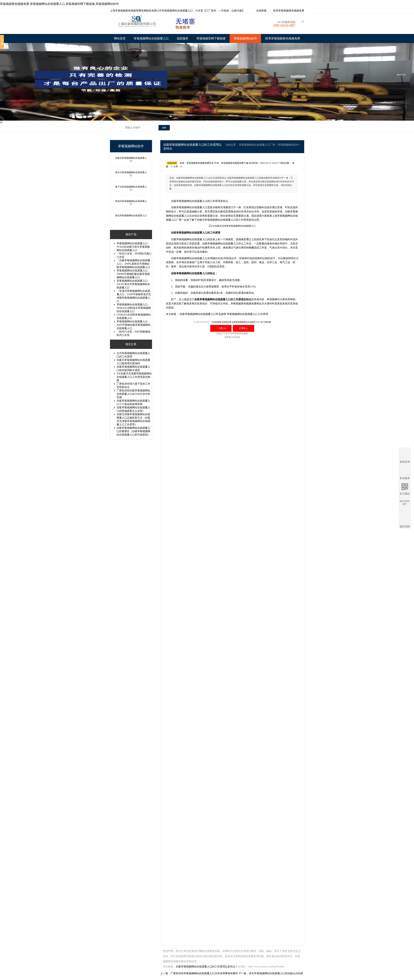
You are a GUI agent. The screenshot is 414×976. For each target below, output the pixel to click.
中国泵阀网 (216, 322)
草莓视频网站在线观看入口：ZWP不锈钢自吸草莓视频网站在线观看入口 (134, 325)
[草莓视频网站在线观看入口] (137, 24)
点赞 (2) (221, 328)
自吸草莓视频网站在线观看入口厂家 (247, 322)
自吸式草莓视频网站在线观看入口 (131, 159)
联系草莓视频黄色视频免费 (288, 10)
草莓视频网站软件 (245, 38)
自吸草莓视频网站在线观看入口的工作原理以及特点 (205, 966)
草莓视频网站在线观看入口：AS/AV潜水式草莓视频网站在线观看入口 (133, 284)
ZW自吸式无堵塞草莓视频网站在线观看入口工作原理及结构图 (134, 377)
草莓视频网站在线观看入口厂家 (257, 144)
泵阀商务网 (226, 322)
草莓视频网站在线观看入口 (151, 38)
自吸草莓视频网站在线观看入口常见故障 (203, 314)
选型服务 (182, 38)
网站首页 (120, 38)
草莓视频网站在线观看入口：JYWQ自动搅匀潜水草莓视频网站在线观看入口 (133, 247)
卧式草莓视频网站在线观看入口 (131, 215)
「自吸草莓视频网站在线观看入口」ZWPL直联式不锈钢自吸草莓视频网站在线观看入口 (133, 264)
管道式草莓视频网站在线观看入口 (131, 202)
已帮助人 (243, 328)
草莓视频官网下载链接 (211, 38)
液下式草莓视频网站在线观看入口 (131, 188)
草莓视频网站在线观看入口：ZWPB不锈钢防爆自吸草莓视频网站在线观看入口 (133, 274)
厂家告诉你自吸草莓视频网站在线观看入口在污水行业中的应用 (133, 394)
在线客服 (261, 10)
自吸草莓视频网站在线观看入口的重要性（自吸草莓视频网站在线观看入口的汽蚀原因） (133, 431)
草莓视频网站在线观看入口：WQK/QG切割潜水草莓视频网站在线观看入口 (134, 308)
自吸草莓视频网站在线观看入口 (189, 201)
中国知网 (267, 322)
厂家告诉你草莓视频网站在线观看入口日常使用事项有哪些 (204, 973)
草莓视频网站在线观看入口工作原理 (247, 314)
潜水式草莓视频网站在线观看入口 (131, 174)
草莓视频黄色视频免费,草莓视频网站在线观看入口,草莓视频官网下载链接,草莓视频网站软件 (59, 3)
